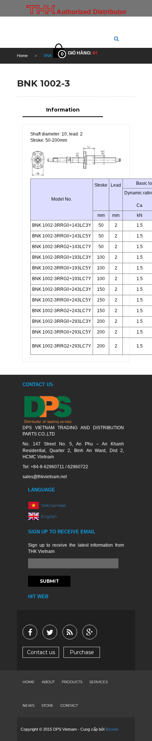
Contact (69, 705)
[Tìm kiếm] (116, 38)
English (49, 516)
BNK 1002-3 (43, 83)
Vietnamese (53, 505)
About (48, 682)
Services (98, 682)
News (28, 705)
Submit (49, 581)
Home (29, 682)
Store (47, 705)
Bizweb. (113, 729)
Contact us (41, 652)
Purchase (82, 652)
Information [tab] (63, 109)
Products (72, 682)
